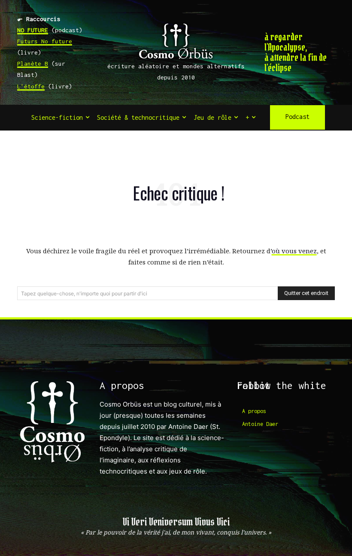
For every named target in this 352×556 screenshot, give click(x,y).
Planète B (32, 63)
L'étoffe (31, 86)
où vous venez (294, 250)
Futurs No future (44, 41)
